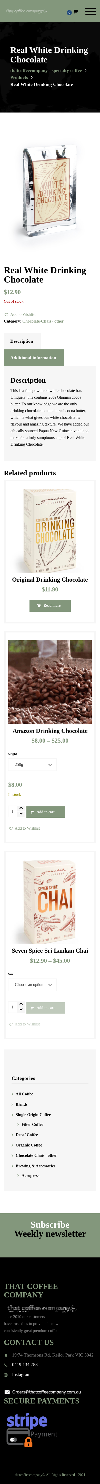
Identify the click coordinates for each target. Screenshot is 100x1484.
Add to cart (46, 812)
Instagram (21, 1374)
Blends (21, 1104)
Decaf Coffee (27, 1135)
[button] (19, 314)
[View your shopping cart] (75, 11)
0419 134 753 (25, 1364)
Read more (52, 605)
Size (10, 974)
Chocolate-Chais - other (43, 321)
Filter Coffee (32, 1124)
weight (12, 754)
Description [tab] (21, 341)
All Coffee (24, 1094)
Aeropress (30, 1175)
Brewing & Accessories (35, 1166)
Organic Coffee (29, 1145)
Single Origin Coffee (33, 1115)
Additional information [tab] (33, 357)
